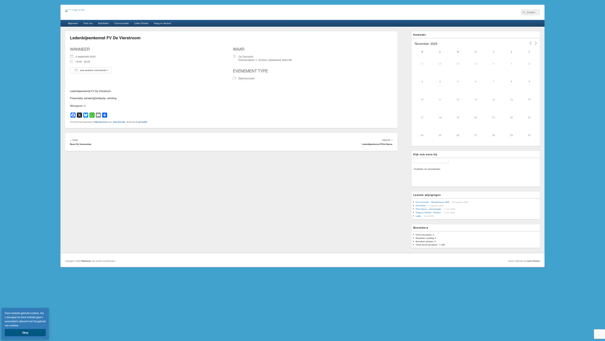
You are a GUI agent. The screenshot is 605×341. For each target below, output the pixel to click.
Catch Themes (533, 261)
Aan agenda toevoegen (92, 70)
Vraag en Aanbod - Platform (428, 212)
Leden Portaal (141, 23)
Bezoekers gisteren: (425, 241)
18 (440, 117)
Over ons (88, 23)
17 (422, 117)
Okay (25, 332)
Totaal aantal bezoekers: (427, 244)
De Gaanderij (245, 56)
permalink (143, 121)
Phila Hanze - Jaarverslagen (428, 208)
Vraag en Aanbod (162, 23)
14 (493, 99)
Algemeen (73, 23)
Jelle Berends (119, 121)
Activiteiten (103, 23)
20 (475, 117)
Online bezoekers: (424, 234)
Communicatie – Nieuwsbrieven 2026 (432, 201)
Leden (418, 215)
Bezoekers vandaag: (425, 237)
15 (511, 99)
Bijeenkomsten (246, 78)
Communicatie (121, 23)
